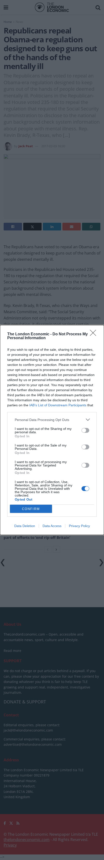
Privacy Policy (79, 526)
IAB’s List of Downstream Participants (57, 405)
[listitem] (52, 419)
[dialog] (52, 430)
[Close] (94, 334)
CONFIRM (31, 509)
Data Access (52, 526)
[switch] (85, 430)
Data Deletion (24, 526)
